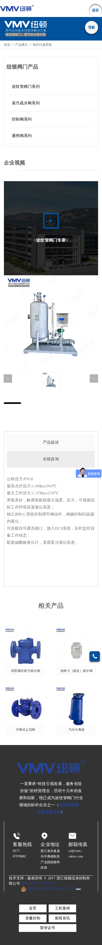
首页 (7, 45)
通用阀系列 (22, 136)
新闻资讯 (62, 918)
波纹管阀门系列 (26, 86)
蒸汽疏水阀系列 (26, 103)
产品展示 (21, 45)
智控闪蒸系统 (42, 45)
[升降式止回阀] (25, 707)
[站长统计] (78, 889)
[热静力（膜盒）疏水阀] (76, 649)
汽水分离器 (77, 729)
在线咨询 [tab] (51, 459)
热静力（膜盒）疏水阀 (76, 671)
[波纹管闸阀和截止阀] (17, 8)
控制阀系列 (22, 119)
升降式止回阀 (25, 729)
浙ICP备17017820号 (37, 883)
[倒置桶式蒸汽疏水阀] (25, 649)
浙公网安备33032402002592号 (51, 889)
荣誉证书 (47, 928)
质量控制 (32, 918)
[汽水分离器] (76, 707)
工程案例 (62, 908)
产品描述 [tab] (51, 442)
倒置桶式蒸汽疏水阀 (25, 671)
